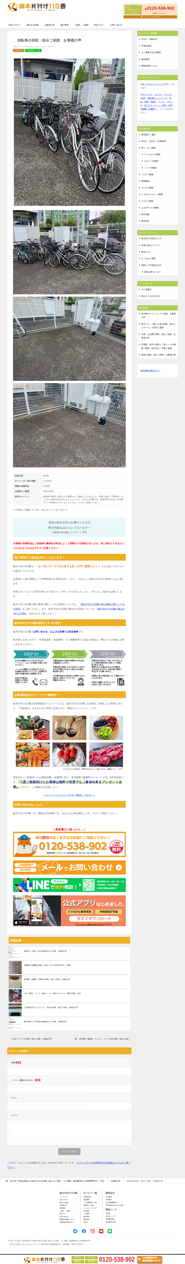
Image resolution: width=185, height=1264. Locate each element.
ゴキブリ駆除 (147, 201)
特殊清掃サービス (149, 66)
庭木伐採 (145, 214)
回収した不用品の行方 (151, 265)
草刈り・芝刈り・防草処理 (153, 141)
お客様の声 (50, 25)
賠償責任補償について (67, 1219)
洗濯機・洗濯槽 (147, 109)
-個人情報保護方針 (112, 1202)
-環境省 (108, 1213)
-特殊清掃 (86, 1211)
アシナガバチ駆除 (152, 154)
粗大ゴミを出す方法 (150, 296)
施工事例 (64, 25)
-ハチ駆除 (86, 1213)
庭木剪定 (145, 221)
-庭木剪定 (86, 1219)
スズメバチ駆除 (151, 161)
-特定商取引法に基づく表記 (114, 1205)
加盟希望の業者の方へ (150, 370)
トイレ (161, 102)
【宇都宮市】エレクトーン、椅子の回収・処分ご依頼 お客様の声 (51, 1008)
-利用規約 (109, 1199)
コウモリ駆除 (147, 188)
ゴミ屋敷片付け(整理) (151, 52)
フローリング (146, 94)
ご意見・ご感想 (81, 25)
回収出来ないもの (152, 272)
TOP (56, 1181)
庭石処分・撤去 (148, 134)
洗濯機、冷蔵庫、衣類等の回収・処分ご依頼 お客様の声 (47, 979)
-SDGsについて (111, 1216)
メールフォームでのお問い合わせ (151, 16)
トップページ (64, 1197)
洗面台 (153, 102)
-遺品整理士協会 (111, 1222)
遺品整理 (145, 59)
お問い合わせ (116, 25)
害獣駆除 (145, 181)
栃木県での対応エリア (151, 238)
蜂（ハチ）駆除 (148, 148)
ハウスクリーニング (153, 84)
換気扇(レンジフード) (157, 98)
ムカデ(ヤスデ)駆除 (150, 208)
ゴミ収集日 (146, 289)
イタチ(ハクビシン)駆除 (152, 194)
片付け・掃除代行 (149, 39)
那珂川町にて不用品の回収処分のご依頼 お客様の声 (45, 1022)
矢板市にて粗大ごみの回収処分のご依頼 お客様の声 (45, 951)
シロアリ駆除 (147, 174)
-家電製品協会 (110, 1219)
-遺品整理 (86, 1199)
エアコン (158, 94)
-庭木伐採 (86, 1216)
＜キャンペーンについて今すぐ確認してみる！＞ (69, 795)
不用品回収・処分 (33, 50)
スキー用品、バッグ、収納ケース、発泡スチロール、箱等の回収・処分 (52, 993)
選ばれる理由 (33, 25)
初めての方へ (15, 25)
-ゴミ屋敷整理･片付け (90, 1202)
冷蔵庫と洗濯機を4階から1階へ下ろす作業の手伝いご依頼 (47, 965)
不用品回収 (146, 46)
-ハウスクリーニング (90, 1208)
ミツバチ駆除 (150, 168)
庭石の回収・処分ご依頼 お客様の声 (158, 355)
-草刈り (85, 1222)
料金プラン (99, 25)
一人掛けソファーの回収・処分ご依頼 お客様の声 (30, 1039)
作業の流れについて (150, 245)
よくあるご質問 (148, 258)
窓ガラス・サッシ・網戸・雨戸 (158, 105)
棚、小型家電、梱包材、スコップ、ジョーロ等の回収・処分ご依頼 (102, 1039)
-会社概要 (109, 1197)
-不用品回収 (87, 1197)
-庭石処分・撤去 (88, 1205)
